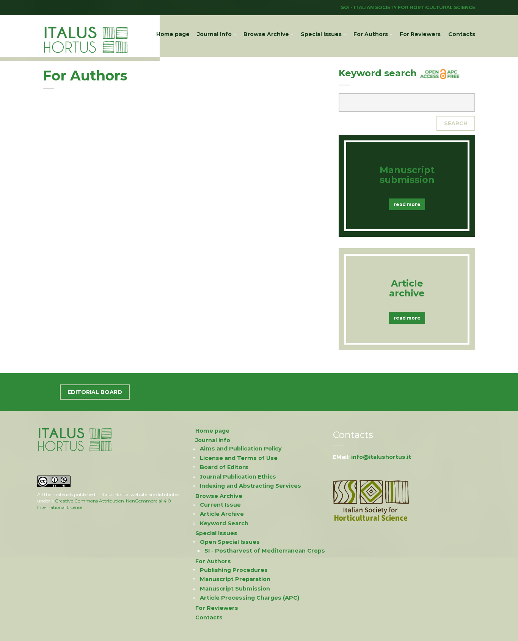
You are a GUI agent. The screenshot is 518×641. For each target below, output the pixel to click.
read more (407, 204)
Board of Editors (224, 467)
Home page (173, 34)
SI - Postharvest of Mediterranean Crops (264, 550)
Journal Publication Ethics (238, 476)
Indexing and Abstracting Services (250, 485)
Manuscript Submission (235, 588)
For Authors (370, 34)
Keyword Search (224, 523)
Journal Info (214, 34)
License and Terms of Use (239, 458)
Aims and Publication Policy (241, 448)
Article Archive (222, 513)
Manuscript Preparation (235, 579)
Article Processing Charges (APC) (249, 597)
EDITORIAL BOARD (94, 392)
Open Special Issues (230, 542)
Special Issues (321, 34)
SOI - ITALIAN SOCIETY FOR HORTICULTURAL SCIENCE (408, 7)
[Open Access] (439, 73)
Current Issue (220, 504)
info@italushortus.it (381, 457)
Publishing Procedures (234, 570)
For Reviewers (420, 34)
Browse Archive (266, 34)
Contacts (461, 34)
